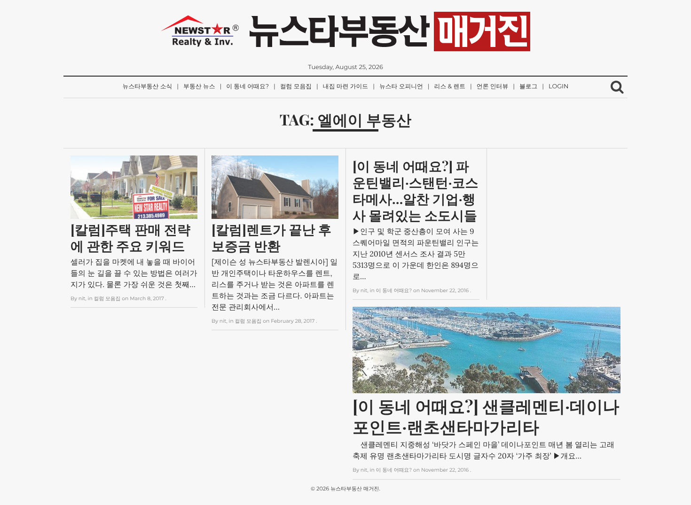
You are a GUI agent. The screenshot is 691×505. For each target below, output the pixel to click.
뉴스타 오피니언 (401, 86)
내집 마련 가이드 (345, 86)
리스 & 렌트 (449, 86)
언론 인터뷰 (492, 86)
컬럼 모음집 (296, 86)
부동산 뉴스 (199, 86)
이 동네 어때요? (247, 86)
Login (558, 86)
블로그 (528, 86)
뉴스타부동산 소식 (148, 86)
